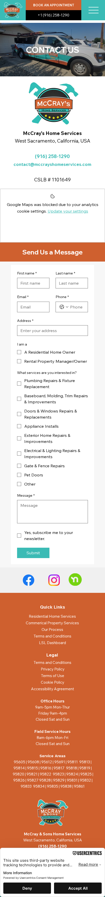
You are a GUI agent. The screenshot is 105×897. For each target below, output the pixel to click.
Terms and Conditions (52, 636)
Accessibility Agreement (52, 688)
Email (23, 297)
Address (25, 320)
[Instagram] (54, 580)
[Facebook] (28, 580)
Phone (62, 297)
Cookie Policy (52, 682)
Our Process (52, 629)
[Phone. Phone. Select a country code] (64, 307)
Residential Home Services (52, 616)
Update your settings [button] (68, 211)
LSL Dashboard (52, 642)
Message (26, 495)
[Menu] (93, 10)
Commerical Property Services (52, 622)
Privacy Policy (52, 669)
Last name (65, 273)
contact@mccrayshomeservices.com (52, 164)
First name (27, 273)
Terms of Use (52, 675)
